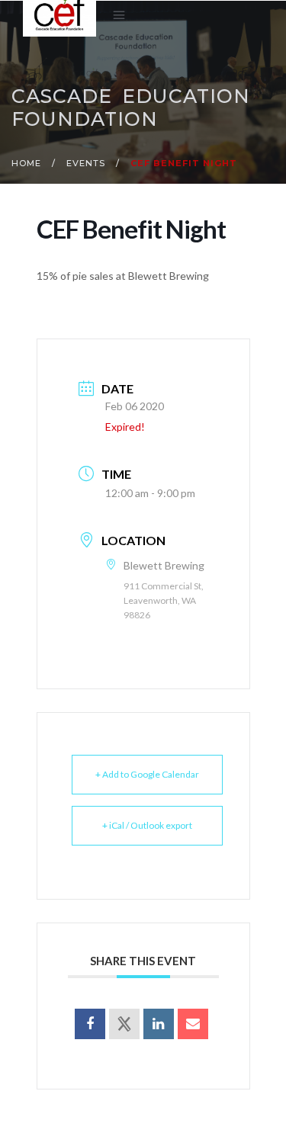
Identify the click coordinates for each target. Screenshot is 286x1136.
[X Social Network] (124, 1024)
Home (26, 163)
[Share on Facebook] (90, 1024)
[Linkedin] (158, 1024)
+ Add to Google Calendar (147, 774)
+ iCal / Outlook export (147, 825)
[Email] (193, 1024)
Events (85, 163)
